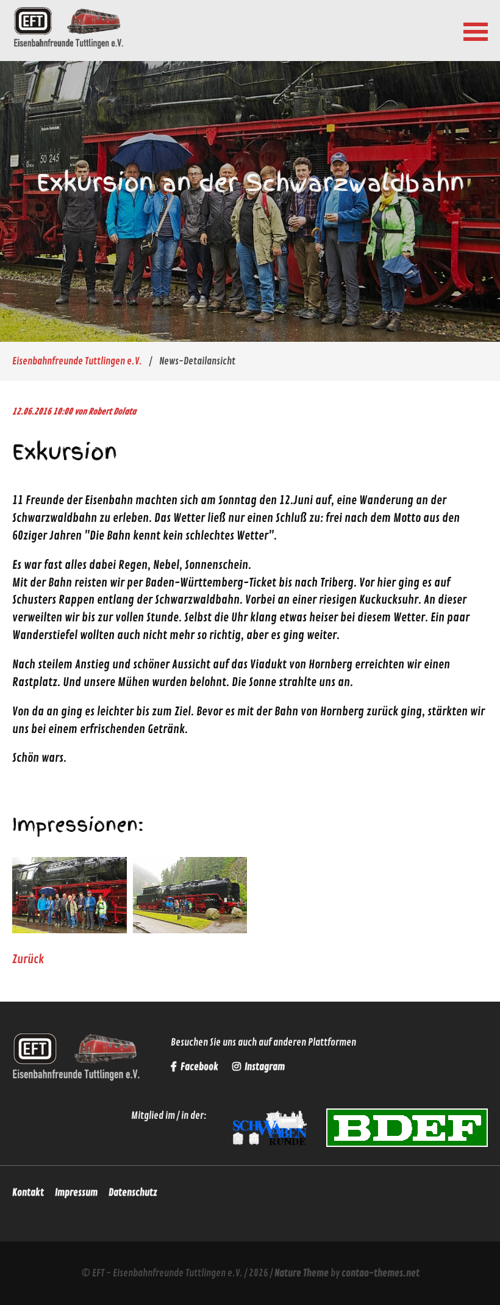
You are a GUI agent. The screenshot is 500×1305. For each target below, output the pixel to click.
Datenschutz (133, 1193)
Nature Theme (301, 1273)
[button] (475, 30)
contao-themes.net (380, 1273)
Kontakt (28, 1193)
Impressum (76, 1193)
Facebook (199, 1067)
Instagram (264, 1067)
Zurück (28, 959)
